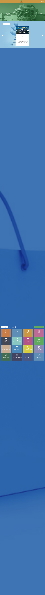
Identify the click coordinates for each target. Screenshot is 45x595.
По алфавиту (11, 327)
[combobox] (42, 1)
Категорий (4, 327)
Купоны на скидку (39, 327)
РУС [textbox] (42, 1)
